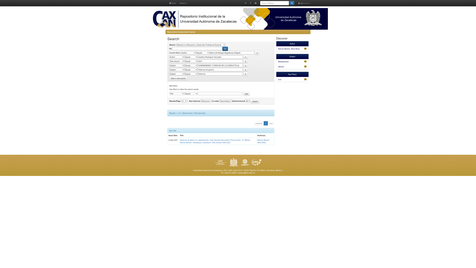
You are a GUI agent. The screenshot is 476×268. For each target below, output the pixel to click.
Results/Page (174, 101)
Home (173, 3)
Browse (183, 3)
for (170, 48)
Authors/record (238, 101)
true (279, 79)
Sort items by (194, 101)
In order (215, 101)
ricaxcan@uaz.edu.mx (246, 172)
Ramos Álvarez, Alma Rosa (263, 141)
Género (281, 66)
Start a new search (178, 78)
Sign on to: (304, 3)
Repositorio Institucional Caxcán (181, 32)
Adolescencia (283, 61)
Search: (172, 45)
